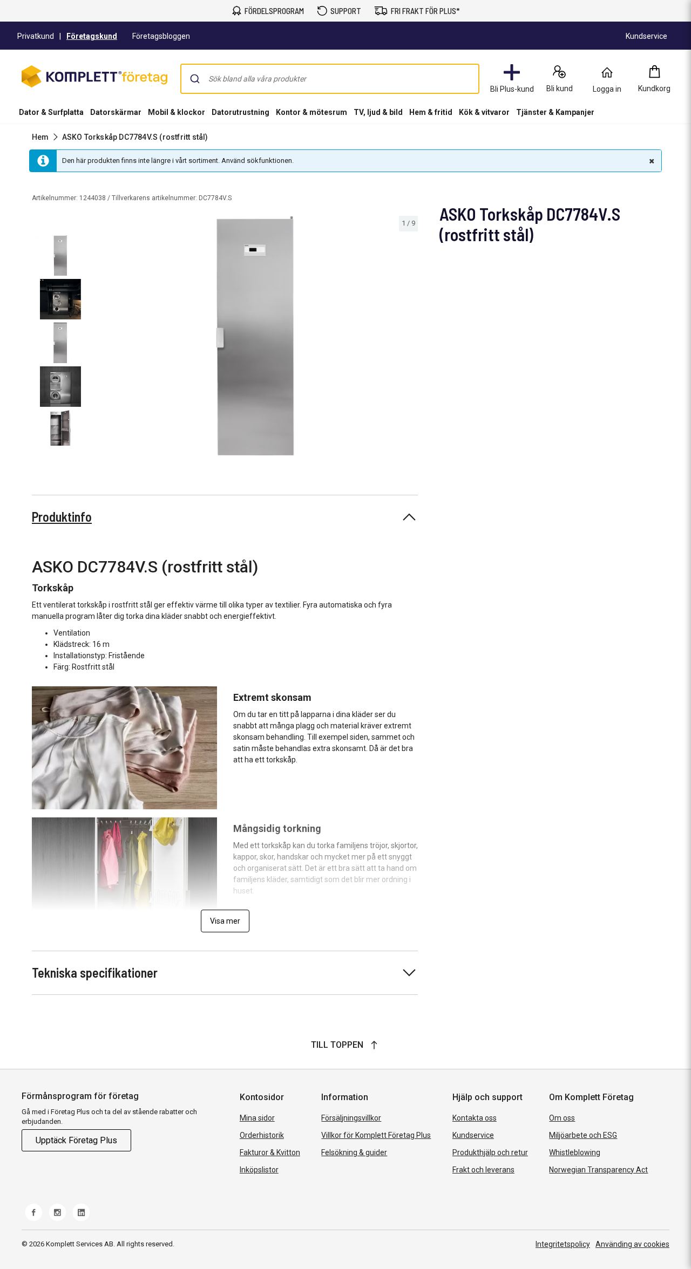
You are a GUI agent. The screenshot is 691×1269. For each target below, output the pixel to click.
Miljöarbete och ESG (583, 1135)
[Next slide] (408, 337)
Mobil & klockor (176, 112)
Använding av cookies (632, 1244)
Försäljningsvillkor (351, 1118)
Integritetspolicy (563, 1244)
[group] (255, 336)
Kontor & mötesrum (311, 112)
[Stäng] (650, 161)
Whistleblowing (574, 1152)
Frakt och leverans (483, 1169)
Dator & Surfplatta (51, 112)
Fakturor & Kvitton (270, 1152)
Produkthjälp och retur (490, 1152)
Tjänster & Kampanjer (555, 112)
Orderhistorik (262, 1135)
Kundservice (473, 1135)
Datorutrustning (240, 112)
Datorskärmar (115, 112)
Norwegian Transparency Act (598, 1169)
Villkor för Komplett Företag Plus (376, 1135)
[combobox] (329, 79)
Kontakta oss (474, 1118)
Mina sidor (257, 1118)
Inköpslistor (259, 1169)
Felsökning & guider (354, 1152)
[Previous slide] (101, 337)
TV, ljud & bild (378, 112)
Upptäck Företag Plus (76, 1140)
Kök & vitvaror (484, 112)
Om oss (562, 1118)
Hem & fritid (430, 112)
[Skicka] (194, 79)
